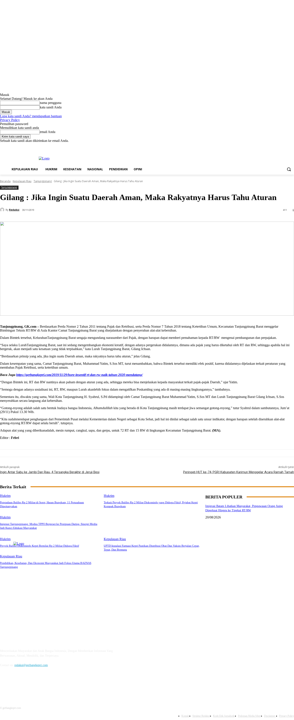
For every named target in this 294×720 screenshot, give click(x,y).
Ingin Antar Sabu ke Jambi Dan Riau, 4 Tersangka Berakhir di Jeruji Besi (49, 472)
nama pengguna (50, 103)
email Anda (47, 132)
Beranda (5, 181)
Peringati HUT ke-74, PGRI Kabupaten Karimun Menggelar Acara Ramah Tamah (238, 472)
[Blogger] (4, 684)
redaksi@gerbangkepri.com (31, 665)
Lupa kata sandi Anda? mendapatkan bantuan (31, 116)
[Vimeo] (285, 145)
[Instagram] (273, 145)
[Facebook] (267, 145)
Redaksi (14, 209)
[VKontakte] (48, 684)
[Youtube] (291, 145)
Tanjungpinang (43, 181)
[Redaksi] (3, 210)
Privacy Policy (10, 120)
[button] (289, 169)
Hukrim (5, 496)
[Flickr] (26, 684)
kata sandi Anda (51, 107)
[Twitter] (279, 145)
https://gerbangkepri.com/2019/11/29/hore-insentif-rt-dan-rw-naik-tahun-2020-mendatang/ (79, 375)
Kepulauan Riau (22, 181)
